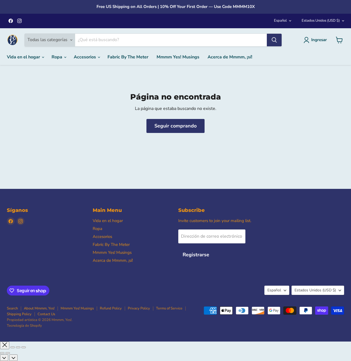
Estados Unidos (321, 20)
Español (280, 20)
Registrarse (196, 254)
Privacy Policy (139, 308)
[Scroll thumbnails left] (4, 357)
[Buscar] (274, 40)
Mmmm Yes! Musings (178, 57)
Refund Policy (111, 308)
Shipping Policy (19, 314)
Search (12, 308)
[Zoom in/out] (23, 347)
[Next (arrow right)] (7, 353)
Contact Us (46, 314)
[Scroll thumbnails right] (13, 357)
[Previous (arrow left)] (2, 353)
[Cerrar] (4, 345)
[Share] (12, 347)
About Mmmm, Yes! (39, 308)
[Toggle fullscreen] (18, 347)
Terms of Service (169, 308)
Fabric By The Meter (127, 57)
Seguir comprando (175, 126)
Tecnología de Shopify (24, 325)
